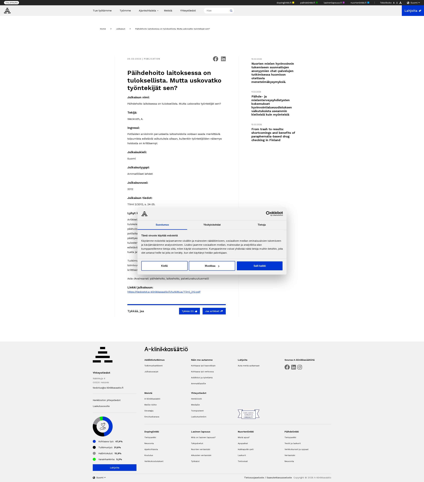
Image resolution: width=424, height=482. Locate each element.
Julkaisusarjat (151, 371)
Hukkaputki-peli (246, 449)
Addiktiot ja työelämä (201, 377)
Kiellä (164, 265)
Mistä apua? (243, 437)
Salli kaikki (260, 265)
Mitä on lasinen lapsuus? (203, 437)
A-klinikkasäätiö (152, 399)
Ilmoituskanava (151, 417)
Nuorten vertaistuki (200, 449)
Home (103, 29)
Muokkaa (210, 265)
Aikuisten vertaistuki (201, 455)
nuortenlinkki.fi (359, 2)
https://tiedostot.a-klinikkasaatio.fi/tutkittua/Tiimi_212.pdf (163, 291)
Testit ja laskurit (293, 443)
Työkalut (195, 461)
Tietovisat (243, 461)
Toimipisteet (197, 411)
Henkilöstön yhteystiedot (107, 400)
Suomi (414, 2)
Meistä (168, 10)
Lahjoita (410, 11)
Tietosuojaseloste (254, 477)
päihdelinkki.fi (308, 2)
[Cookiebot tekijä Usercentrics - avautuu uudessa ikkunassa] (268, 213)
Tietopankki (150, 437)
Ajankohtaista (147, 10)
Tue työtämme (102, 10)
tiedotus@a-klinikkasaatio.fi (108, 387)
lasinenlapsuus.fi (333, 2)
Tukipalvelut (197, 443)
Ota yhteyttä (11, 2)
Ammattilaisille (198, 383)
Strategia (148, 411)
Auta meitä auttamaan (249, 365)
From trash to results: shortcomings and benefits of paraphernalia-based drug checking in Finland (273, 134)
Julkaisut (120, 29)
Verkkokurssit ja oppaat (296, 449)
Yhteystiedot (188, 10)
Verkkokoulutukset (153, 461)
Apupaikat (243, 443)
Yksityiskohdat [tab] (212, 224)
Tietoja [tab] (262, 224)
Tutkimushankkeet (153, 365)
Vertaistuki (290, 455)
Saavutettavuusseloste (279, 477)
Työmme (125, 10)
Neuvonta (149, 443)
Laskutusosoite (101, 406)
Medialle (195, 405)
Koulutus (148, 455)
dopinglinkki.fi (284, 2)
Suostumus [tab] (162, 224)
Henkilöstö (196, 399)
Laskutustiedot (198, 417)
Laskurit (242, 455)
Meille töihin (150, 405)
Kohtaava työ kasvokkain (203, 365)
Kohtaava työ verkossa (202, 371)
